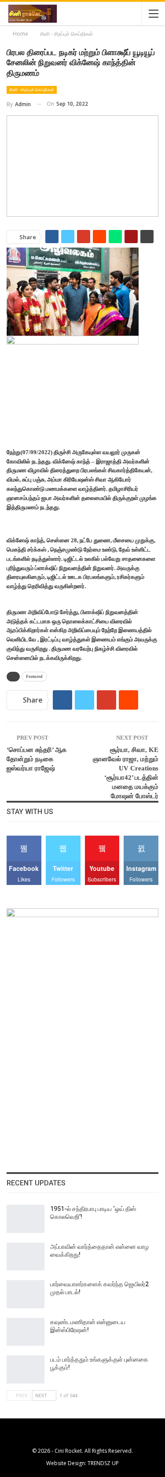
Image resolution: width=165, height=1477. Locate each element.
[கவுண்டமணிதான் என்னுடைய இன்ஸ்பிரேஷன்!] (25, 1332)
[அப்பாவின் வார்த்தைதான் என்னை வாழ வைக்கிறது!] (25, 1257)
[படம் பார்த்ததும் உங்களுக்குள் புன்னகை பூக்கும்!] (25, 1369)
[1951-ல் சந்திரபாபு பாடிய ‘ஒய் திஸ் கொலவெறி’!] (25, 1219)
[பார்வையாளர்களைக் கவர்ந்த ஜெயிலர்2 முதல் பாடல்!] (25, 1294)
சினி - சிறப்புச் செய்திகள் (31, 89)
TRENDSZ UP (103, 1463)
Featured (34, 676)
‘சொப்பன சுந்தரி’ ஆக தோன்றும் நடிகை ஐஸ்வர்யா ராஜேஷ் (36, 759)
